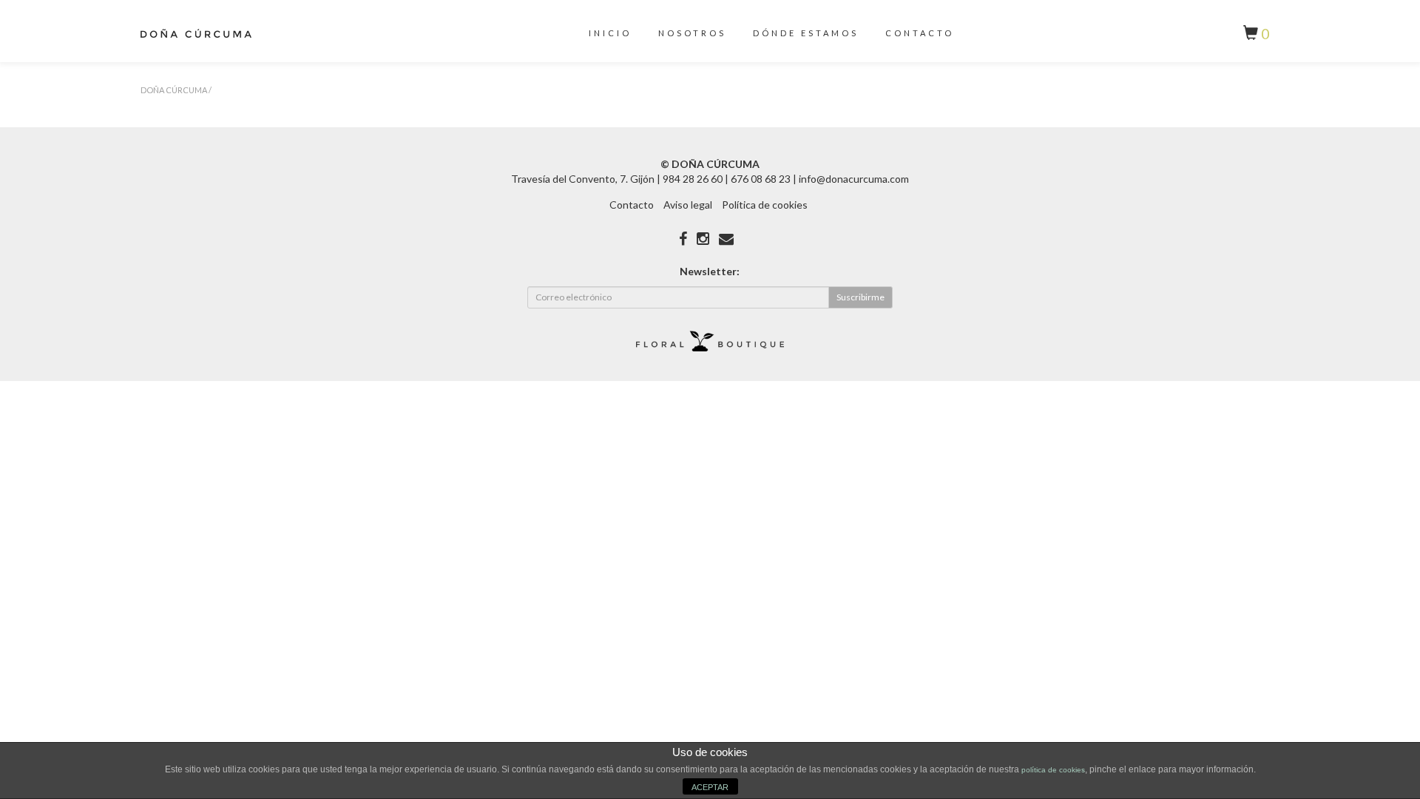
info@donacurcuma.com (854, 178)
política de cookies (1053, 770)
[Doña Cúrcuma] (196, 36)
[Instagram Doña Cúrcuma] (703, 238)
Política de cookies (765, 204)
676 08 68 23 (761, 178)
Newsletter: (710, 271)
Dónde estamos (806, 33)
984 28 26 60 (693, 178)
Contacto (919, 33)
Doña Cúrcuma (174, 90)
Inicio (610, 33)
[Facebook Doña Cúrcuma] (683, 238)
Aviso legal (687, 204)
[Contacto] (726, 238)
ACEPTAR (710, 787)
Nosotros (692, 33)
